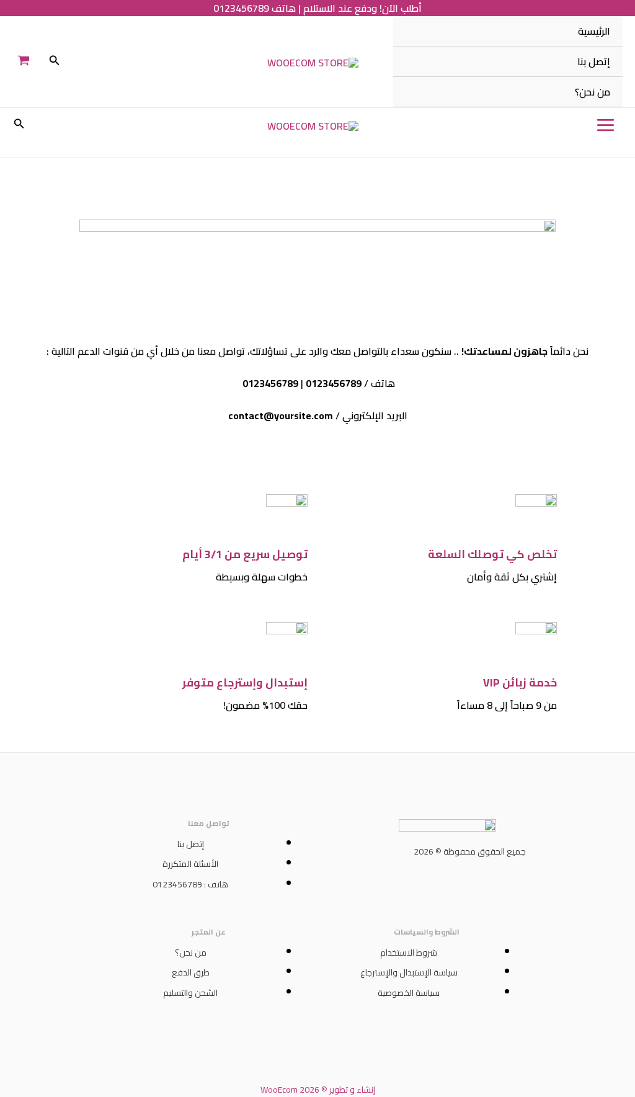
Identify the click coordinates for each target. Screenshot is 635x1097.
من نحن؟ (592, 91)
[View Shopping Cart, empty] (23, 62)
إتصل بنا (593, 61)
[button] (53, 61)
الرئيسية (594, 31)
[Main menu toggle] (605, 125)
